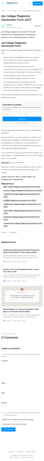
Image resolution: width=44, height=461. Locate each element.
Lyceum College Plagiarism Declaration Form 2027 (23, 190)
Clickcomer (30, 457)
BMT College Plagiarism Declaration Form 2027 (22, 187)
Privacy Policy (30, 451)
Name (3, 383)
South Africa (12, 11)
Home (3, 11)
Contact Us (20, 451)
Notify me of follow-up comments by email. (18, 419)
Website (4, 403)
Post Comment (8, 429)
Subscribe (37, 3)
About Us (12, 451)
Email (3, 393)
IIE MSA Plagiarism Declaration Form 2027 (20, 200)
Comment (4, 361)
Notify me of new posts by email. (15, 424)
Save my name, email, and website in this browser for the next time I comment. (22, 414)
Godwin (9, 25)
